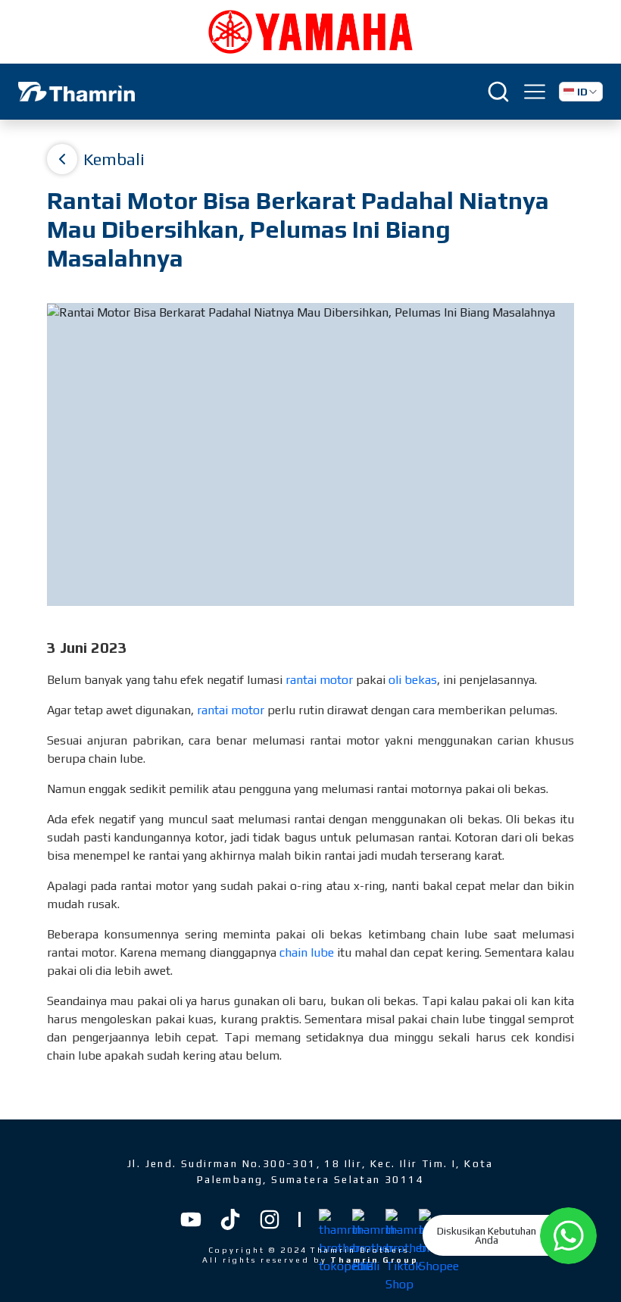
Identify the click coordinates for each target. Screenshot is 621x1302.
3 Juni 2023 (87, 647)
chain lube (306, 952)
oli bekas (413, 680)
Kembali (114, 159)
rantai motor (319, 680)
